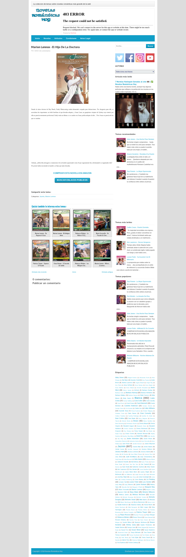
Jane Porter (126, 443)
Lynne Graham (141, 484)
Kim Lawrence (122, 469)
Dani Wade (131, 418)
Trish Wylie (135, 537)
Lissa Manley (139, 479)
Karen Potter (145, 462)
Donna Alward (143, 423)
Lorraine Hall (122, 482)
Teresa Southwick (134, 535)
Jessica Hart (119, 452)
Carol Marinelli (142, 403)
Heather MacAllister (128, 436)
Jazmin (42, 196)
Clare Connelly (145, 413)
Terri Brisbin (145, 535)
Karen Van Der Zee (132, 464)
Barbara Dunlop (147, 390)
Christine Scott (119, 413)
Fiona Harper (138, 431)
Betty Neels (127, 398)
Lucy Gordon (146, 482)
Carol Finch (121, 403)
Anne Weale (130, 387)
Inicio (37, 38)
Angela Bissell (140, 382)
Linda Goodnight (144, 477)
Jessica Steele (145, 451)
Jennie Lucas (119, 449)
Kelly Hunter (151, 467)
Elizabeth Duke (141, 426)
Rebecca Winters (123, 517)
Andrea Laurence (127, 382)
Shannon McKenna (141, 522)
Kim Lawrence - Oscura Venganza (138, 242)
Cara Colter (138, 401)
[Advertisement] (72, 140)
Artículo (136, 390)
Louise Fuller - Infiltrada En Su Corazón (140, 328)
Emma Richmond (142, 428)
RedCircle (73, 33)
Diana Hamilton (147, 421)
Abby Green (119, 377)
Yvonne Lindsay (133, 542)
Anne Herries (139, 385)
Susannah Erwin (123, 532)
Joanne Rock (149, 454)
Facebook (129, 57)
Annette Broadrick (142, 387)
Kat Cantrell (145, 464)
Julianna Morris (150, 459)
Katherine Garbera (138, 467)
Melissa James (124, 494)
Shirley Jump (131, 525)
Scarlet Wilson (127, 522)
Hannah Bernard (142, 433)
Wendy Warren (150, 540)
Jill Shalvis (125, 454)
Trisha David (146, 537)
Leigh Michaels (150, 474)
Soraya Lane (131, 527)
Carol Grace (130, 403)
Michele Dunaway (128, 497)
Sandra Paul (133, 520)
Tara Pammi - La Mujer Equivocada (139, 171)
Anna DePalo (128, 385)
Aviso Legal (85, 38)
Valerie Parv (125, 540)
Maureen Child (122, 492)
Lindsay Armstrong (126, 479)
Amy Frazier (145, 380)
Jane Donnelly (145, 441)
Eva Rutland (127, 431)
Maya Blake (134, 492)
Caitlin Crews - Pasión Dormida (138, 227)
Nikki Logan (144, 507)
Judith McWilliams (131, 456)
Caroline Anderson (131, 406)
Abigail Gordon (132, 377)
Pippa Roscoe (125, 515)
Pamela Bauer (130, 509)
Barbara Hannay (131, 393)
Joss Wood (119, 456)
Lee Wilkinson (128, 474)
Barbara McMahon (146, 392)
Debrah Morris (126, 421)
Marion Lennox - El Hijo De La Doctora (55, 47)
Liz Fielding (151, 479)
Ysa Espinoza (121, 542)
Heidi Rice (140, 436)
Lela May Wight (122, 477)
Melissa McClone (138, 494)
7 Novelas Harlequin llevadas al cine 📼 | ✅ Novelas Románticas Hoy (134, 82)
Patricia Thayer (142, 512)
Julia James (138, 459)
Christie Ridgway (148, 411)
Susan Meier (136, 530)
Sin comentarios (44, 51)
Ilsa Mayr (120, 438)
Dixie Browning (119, 423)
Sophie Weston (120, 527)
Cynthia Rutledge (133, 416)
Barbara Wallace (120, 395)
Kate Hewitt (126, 467)
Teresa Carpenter (120, 535)
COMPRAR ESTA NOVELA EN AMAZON (72, 173)
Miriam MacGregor (125, 502)
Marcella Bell (125, 487)
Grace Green (129, 433)
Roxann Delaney (120, 520)
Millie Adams (143, 499)
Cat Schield (129, 408)
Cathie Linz (138, 408)
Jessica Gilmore (147, 449)
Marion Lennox (50, 196)
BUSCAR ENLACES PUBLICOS (72, 180)
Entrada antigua (107, 272)
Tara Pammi (148, 532)
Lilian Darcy (132, 477)
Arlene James (127, 390)
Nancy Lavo (151, 502)
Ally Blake (125, 380)
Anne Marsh (149, 385)
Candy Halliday (127, 400)
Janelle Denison (137, 443)
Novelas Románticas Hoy (54, 551)
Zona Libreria (139, 551)
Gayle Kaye (118, 433)
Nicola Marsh (148, 504)
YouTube (150, 57)
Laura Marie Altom (131, 472)
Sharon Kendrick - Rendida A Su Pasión (140, 154)
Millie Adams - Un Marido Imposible (139, 341)
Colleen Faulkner (120, 416)
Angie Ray (150, 382)
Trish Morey (124, 537)
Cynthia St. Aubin (147, 416)
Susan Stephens (149, 530)
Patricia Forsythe (129, 512)
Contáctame (71, 38)
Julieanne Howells (122, 462)
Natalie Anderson (122, 504)
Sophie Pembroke (146, 525)
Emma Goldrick (128, 428)
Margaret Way (150, 487)
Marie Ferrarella (124, 489)
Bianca (138, 398)
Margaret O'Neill (137, 487)
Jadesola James (134, 441)
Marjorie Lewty (150, 489)
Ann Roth (118, 385)
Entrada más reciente (39, 272)
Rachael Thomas (139, 515)
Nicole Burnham (120, 507)
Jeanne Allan (137, 446)
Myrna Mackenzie (139, 502)
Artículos (58, 38)
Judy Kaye (118, 459)
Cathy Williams (149, 408)
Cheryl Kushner (135, 411)
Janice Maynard (150, 443)
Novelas (47, 38)
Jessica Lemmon (133, 451)
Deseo (135, 421)
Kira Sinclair (133, 469)
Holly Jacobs (151, 436)
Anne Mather (119, 387)
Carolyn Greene (147, 406)
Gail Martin (149, 431)
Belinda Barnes (133, 395)
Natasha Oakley (136, 504)
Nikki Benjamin (132, 507)
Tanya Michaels (136, 532)
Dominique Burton (131, 423)
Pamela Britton (142, 509)
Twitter (119, 57)
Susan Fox (124, 530)
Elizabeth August (128, 426)
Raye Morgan (150, 515)
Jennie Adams (148, 446)
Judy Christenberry (146, 456)
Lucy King (118, 484)
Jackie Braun (147, 438)
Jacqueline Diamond (121, 441)
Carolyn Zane (119, 408)
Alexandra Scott (144, 377)
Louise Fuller (133, 482)
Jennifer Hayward (133, 449)
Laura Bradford (144, 469)
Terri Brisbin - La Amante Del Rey (138, 296)
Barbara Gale (119, 392)
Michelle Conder (141, 497)
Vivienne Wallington (138, 540)
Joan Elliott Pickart (136, 454)
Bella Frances (144, 395)
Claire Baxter (132, 413)
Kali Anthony (135, 462)
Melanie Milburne (148, 492)
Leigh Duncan (139, 474)
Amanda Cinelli (134, 380)
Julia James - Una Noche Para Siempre (140, 139)
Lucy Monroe (129, 484)
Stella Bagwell (142, 527)
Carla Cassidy (150, 400)
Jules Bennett (128, 459)
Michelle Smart (130, 499)
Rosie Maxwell (148, 517)
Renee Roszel (137, 517)
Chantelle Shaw (123, 411)
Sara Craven (144, 520)
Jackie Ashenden (133, 438)
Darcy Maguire (142, 418)
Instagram (140, 57)
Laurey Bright (144, 472)
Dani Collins (119, 418)
